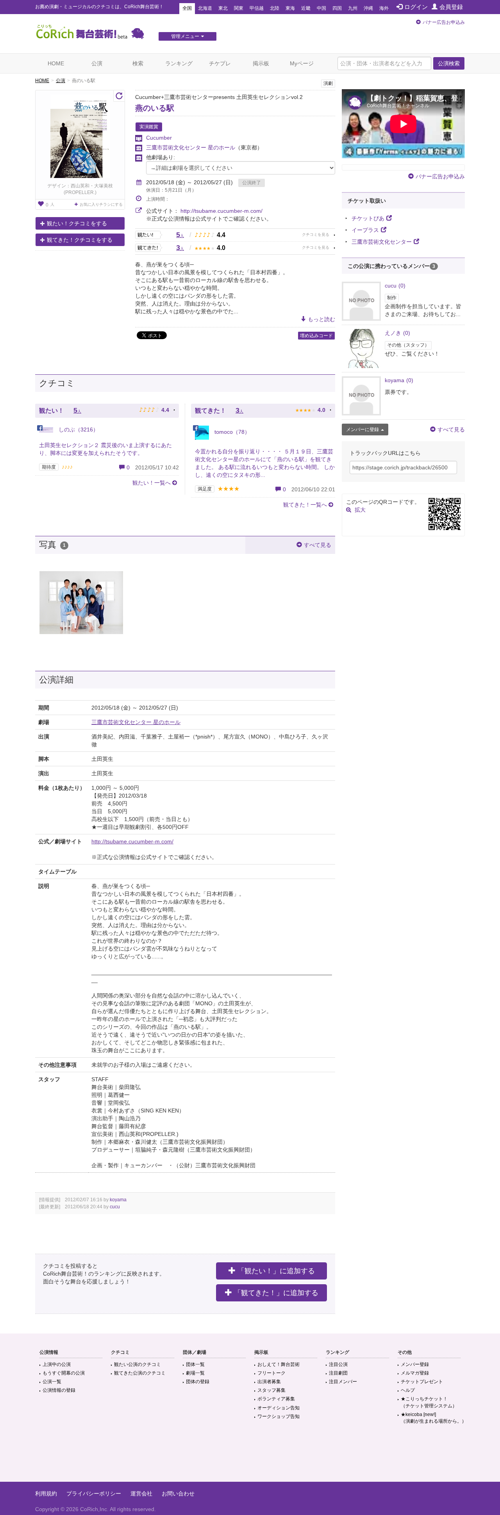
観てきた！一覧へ (305, 504)
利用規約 (46, 1493)
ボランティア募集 (276, 1399)
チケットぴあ (368, 218)
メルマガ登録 (415, 1373)
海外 (384, 8)
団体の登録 (197, 1381)
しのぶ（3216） (77, 429)
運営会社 (141, 1493)
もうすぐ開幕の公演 (64, 1373)
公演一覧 (52, 1381)
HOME (56, 63)
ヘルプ (408, 1390)
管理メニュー (185, 36)
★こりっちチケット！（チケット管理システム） (429, 1402)
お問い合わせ (178, 1493)
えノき (397, 333)
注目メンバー (343, 1381)
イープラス (365, 230)
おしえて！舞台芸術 (278, 1364)
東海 (290, 8)
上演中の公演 (57, 1364)
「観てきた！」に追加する (276, 1293)
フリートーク (271, 1373)
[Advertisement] (250, 1456)
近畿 (306, 8)
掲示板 (261, 63)
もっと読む (321, 319)
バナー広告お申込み (444, 22)
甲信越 (257, 8)
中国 (321, 8)
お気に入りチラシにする (101, 204)
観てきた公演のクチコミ (140, 1373)
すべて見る (317, 545)
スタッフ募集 (271, 1390)
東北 (223, 8)
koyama (118, 1199)
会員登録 (451, 7)
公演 (96, 63)
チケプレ (220, 63)
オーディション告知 (278, 1408)
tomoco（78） (231, 432)
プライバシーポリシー (93, 1493)
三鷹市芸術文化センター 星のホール (190, 147)
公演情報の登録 (59, 1390)
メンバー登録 (415, 1364)
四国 (337, 8)
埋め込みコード (316, 335)
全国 (187, 8)
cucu (115, 1206)
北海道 (205, 8)
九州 (352, 8)
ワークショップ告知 (278, 1416)
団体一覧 (195, 1364)
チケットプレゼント (422, 1381)
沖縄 (368, 8)
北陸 (274, 8)
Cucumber (159, 138)
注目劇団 (338, 1373)
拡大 (360, 510)
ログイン (416, 7)
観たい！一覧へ (151, 483)
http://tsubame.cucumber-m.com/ (221, 211)
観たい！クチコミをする (77, 223)
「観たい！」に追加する (276, 1271)
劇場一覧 (195, 1373)
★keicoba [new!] (433, 1418)
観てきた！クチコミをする (79, 240)
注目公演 (338, 1364)
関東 (238, 8)
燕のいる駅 (154, 108)
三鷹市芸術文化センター (382, 242)
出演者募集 (269, 1381)
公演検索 (449, 63)
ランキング (179, 63)
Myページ (302, 63)
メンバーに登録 (362, 429)
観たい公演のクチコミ (137, 1364)
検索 (137, 63)
